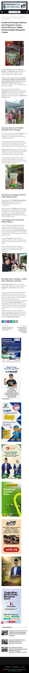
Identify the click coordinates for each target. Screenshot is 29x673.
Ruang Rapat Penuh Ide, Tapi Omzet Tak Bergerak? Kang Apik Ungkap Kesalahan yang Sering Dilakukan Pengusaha (18, 633)
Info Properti (7, 667)
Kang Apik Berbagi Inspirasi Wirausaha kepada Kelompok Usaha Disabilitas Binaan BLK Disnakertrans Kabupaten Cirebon (18, 650)
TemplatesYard (14, 669)
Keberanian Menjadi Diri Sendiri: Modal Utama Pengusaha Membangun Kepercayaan (17, 641)
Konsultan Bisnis (15, 667)
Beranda (3, 17)
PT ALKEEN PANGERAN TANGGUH (17, 670)
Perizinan (23, 667)
